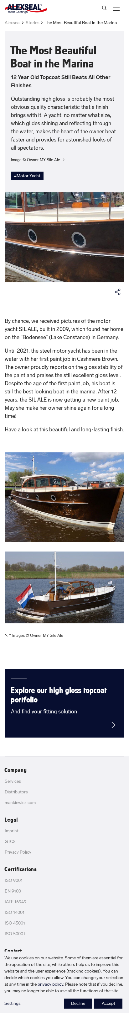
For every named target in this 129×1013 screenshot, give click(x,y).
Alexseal (12, 22)
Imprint (11, 831)
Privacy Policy (18, 852)
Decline (78, 1003)
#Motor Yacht (27, 176)
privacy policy (50, 984)
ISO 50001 (15, 933)
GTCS (10, 841)
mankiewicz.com (20, 802)
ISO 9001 (14, 880)
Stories (32, 22)
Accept (108, 1003)
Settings (12, 1003)
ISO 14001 (14, 912)
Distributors (16, 792)
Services (13, 781)
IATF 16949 (15, 901)
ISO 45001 (15, 923)
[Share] (118, 291)
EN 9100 (13, 891)
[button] (116, 8)
